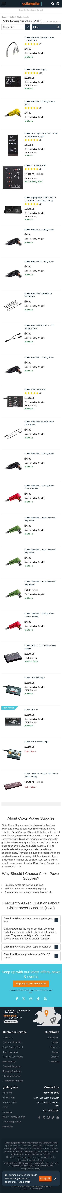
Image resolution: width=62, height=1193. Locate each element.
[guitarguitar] (31, 3)
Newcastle (54, 1061)
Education (7, 1112)
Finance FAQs (10, 1061)
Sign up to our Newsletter (31, 983)
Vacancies (8, 1126)
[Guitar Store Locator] (31, 1016)
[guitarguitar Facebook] (16, 998)
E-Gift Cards (9, 1097)
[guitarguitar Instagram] (31, 998)
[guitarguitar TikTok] (38, 998)
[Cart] (58, 3)
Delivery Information (12, 1042)
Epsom (55, 1052)
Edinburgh (54, 1047)
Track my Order (10, 1052)
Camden (55, 1042)
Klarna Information (11, 1076)
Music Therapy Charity (14, 1116)
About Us (7, 1093)
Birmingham (53, 1037)
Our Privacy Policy (12, 1121)
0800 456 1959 (51, 1093)
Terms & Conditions (12, 1071)
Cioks (12, 17)
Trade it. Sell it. (10, 1102)
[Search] (53, 3)
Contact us (8, 1037)
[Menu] (8, 4)
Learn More (24, 1182)
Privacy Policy (23, 990)
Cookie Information (12, 1066)
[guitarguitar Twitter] (24, 998)
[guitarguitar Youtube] (45, 998)
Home (3, 17)
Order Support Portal (13, 1047)
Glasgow (55, 1056)
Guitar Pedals (23, 17)
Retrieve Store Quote (13, 1056)
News (5, 1107)
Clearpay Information (13, 1080)
